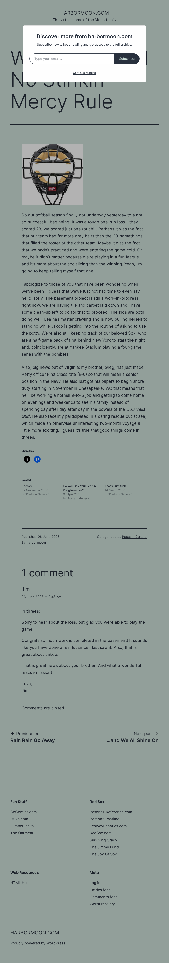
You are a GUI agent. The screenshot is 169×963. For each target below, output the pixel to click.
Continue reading (84, 72)
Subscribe (127, 59)
